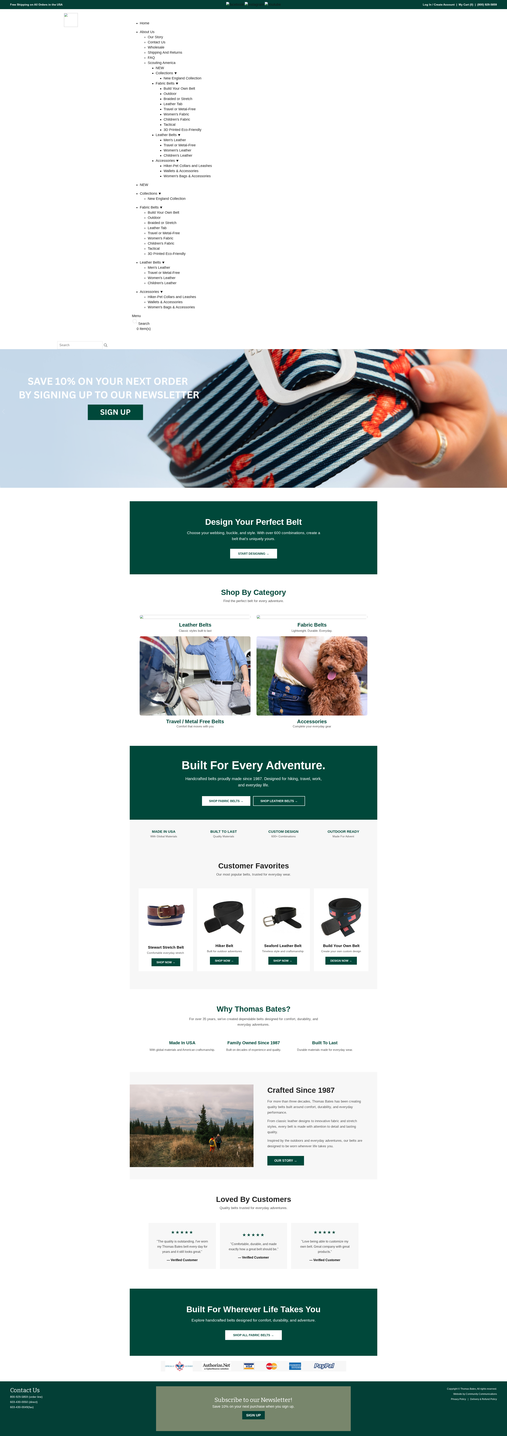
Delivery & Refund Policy (483, 1399)
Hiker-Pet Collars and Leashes (188, 166)
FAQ (151, 58)
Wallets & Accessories (181, 171)
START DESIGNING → (253, 553)
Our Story (155, 37)
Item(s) (144, 329)
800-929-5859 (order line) (26, 1396)
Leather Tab (173, 104)
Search (144, 324)
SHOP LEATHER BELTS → (279, 801)
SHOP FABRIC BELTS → (226, 801)
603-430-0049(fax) (22, 1407)
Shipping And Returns (165, 52)
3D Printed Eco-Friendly (182, 130)
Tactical (169, 125)
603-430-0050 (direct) (24, 1402)
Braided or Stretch (178, 99)
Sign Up (253, 1415)
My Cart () (466, 4)
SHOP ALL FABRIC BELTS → (253, 1335)
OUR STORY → (285, 1160)
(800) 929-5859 (487, 4)
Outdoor (170, 94)
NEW (160, 68)
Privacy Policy (458, 1399)
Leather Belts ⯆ (168, 135)
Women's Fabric (176, 114)
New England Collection (182, 78)
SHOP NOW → (165, 962)
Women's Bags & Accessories (187, 176)
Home (144, 23)
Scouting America (161, 63)
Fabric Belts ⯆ (167, 83)
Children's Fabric (177, 119)
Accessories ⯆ (167, 161)
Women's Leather (177, 150)
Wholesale (156, 47)
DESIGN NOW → (341, 960)
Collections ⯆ (166, 73)
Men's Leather (175, 140)
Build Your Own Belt (179, 89)
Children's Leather (178, 155)
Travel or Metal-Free (180, 109)
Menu (136, 316)
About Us (147, 32)
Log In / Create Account (439, 4)
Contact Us (156, 42)
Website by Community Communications (475, 1394)
